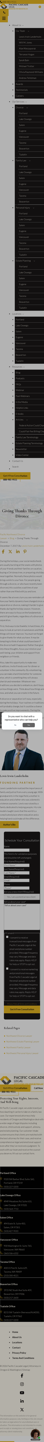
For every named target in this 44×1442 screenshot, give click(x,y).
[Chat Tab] (22, 721)
